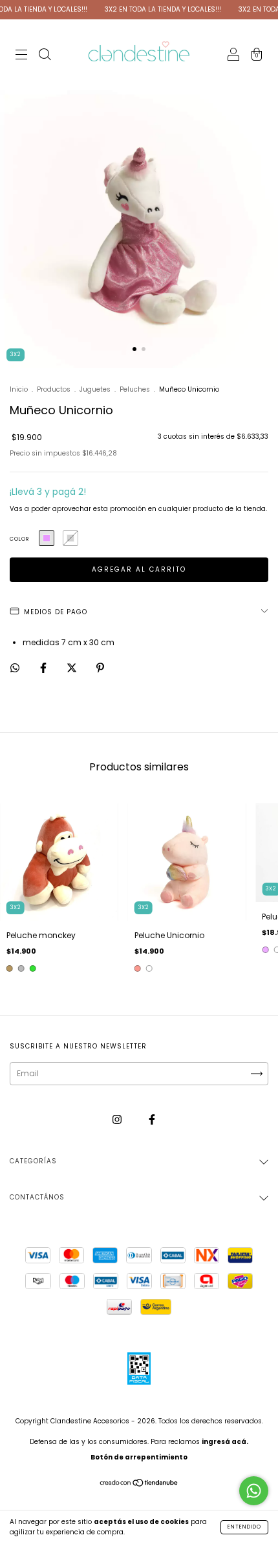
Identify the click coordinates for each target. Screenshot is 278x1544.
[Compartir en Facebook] (44, 668)
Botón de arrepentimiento (139, 1457)
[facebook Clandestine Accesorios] (152, 1119)
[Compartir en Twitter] (73, 668)
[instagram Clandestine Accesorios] (118, 1119)
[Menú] (21, 55)
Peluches (135, 389)
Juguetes (95, 389)
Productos (53, 389)
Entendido (244, 1526)
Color (19, 539)
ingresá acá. (225, 1442)
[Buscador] (44, 55)
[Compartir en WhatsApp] (15, 668)
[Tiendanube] (139, 1484)
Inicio (19, 389)
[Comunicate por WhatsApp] (253, 1490)
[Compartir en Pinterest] (100, 668)
